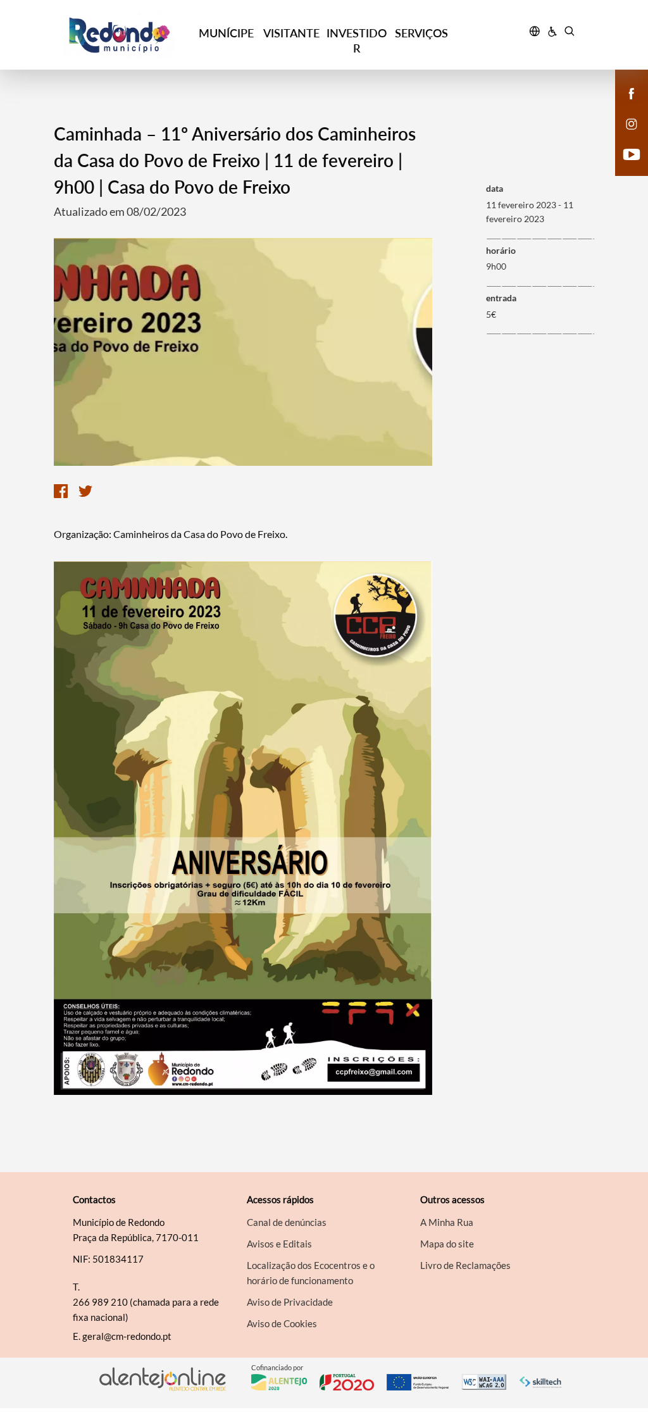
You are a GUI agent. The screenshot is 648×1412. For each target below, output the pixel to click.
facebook (624, 106)
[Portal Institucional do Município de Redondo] (128, 35)
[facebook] (632, 92)
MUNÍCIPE (226, 33)
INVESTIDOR (357, 40)
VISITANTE (291, 33)
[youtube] (631, 153)
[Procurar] (569, 33)
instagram (624, 136)
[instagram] (631, 122)
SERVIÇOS (421, 33)
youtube (624, 167)
